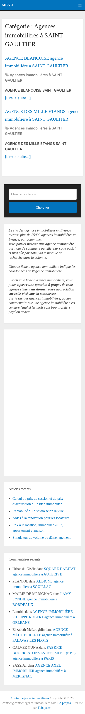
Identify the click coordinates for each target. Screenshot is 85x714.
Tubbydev (44, 707)
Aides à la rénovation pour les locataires (40, 518)
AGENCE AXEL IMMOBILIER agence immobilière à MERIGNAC (39, 670)
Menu (7, 5)
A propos (65, 703)
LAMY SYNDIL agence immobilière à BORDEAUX (41, 599)
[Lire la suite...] (18, 98)
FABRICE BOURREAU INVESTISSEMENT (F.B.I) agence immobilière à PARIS (43, 653)
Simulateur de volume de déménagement (41, 537)
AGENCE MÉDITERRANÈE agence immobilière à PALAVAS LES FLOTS (42, 635)
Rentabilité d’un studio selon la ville (38, 511)
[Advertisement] (22, 402)
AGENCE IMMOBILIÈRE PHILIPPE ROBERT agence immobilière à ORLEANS (43, 617)
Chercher (42, 207)
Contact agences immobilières (30, 698)
